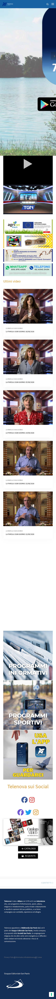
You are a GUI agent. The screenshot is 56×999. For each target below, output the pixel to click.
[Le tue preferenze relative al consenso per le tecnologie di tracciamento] (51, 994)
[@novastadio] (20, 814)
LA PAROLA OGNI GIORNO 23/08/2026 (20, 483)
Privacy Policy (9, 957)
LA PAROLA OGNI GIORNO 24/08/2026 (20, 433)
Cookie (39, 957)
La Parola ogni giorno (14, 328)
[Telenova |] (7, 3)
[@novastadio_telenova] (36, 814)
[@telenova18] (32, 801)
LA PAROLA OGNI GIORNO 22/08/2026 (20, 534)
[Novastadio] (28, 814)
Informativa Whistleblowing (25, 957)
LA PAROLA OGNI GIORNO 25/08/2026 (20, 382)
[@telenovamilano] (24, 801)
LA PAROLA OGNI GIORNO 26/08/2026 (20, 331)
